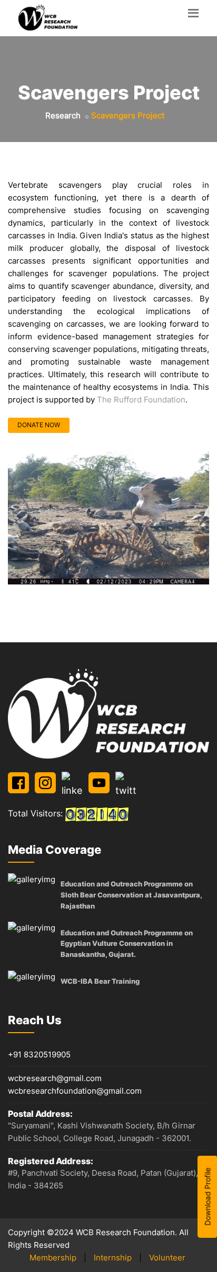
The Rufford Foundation (141, 400)
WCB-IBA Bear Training (100, 981)
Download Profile (207, 1196)
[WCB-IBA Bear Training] (31, 976)
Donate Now (38, 425)
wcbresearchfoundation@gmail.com (75, 1091)
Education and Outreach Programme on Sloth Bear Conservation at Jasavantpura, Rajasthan (131, 895)
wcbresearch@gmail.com (55, 1078)
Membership (52, 1258)
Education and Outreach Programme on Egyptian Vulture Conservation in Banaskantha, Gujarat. (127, 943)
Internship (113, 1258)
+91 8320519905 (39, 1054)
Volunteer (167, 1258)
